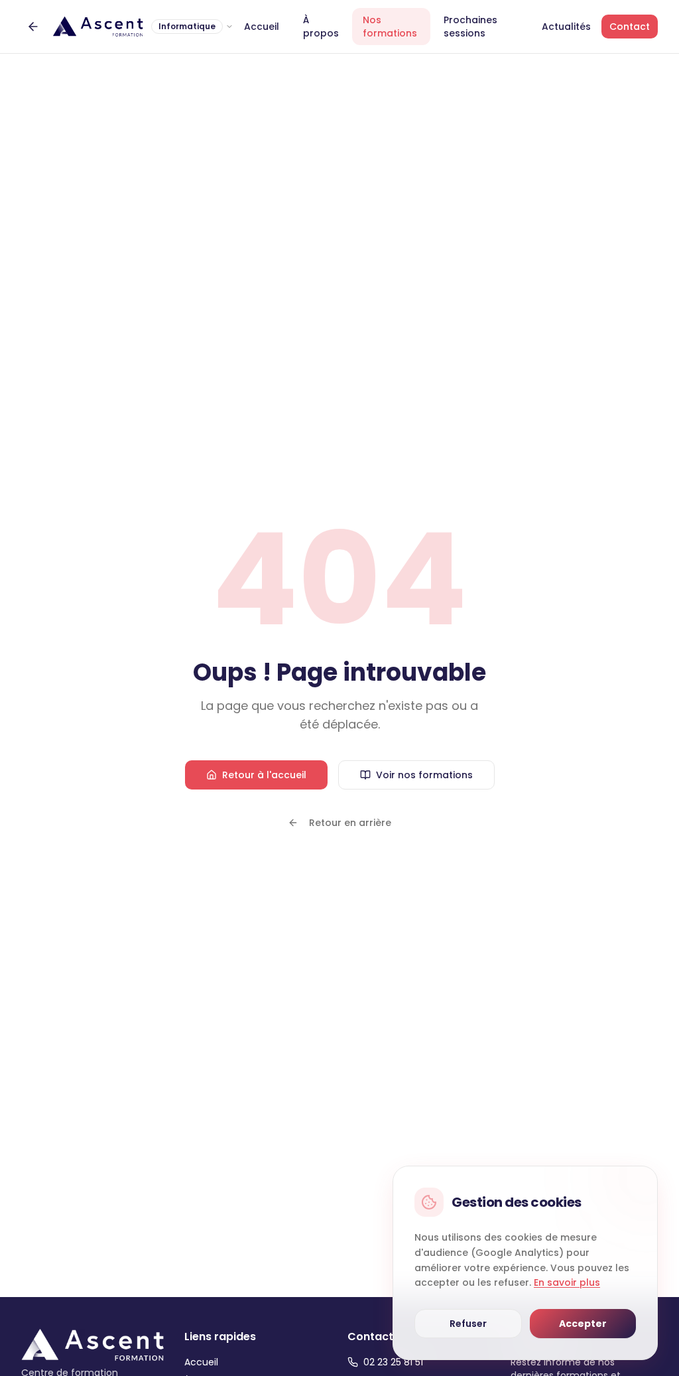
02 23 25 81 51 (393, 1362)
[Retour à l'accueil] (33, 26)
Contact (629, 26)
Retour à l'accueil (264, 775)
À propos (321, 26)
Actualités (566, 26)
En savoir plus (567, 1282)
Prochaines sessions (470, 26)
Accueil (261, 26)
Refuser (468, 1323)
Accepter (583, 1323)
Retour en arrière (350, 822)
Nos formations (390, 26)
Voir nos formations (424, 775)
